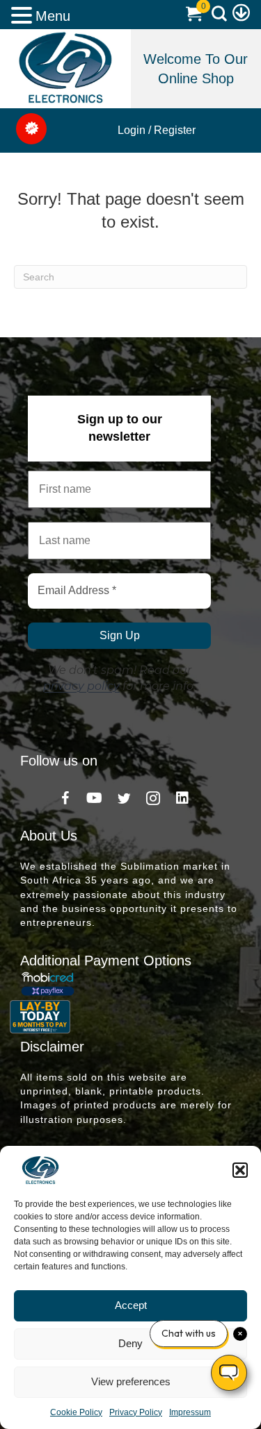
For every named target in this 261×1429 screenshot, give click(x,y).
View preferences (131, 1381)
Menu (52, 16)
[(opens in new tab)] (65, 66)
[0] (193, 16)
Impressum (190, 1412)
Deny (130, 1343)
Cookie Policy (76, 1412)
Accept (131, 1305)
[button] (240, 1170)
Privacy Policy (135, 1412)
